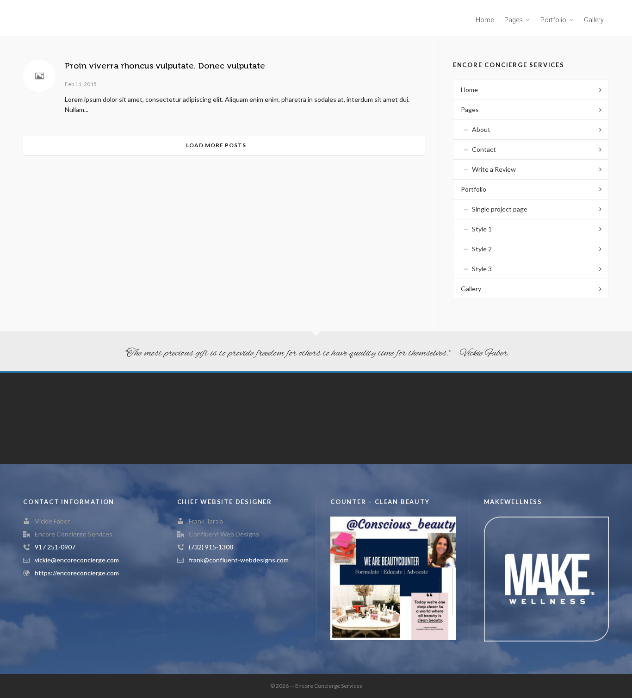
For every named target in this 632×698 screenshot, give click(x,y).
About (481, 129)
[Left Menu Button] (4, 612)
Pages (470, 109)
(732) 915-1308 (211, 547)
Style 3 (482, 269)
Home (469, 89)
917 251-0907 (55, 547)
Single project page (499, 209)
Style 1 (482, 229)
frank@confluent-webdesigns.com (239, 560)
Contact (484, 149)
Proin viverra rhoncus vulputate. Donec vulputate (165, 65)
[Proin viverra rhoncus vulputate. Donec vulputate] (39, 76)
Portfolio (473, 189)
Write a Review (494, 169)
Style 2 (482, 249)
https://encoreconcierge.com (77, 573)
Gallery (471, 289)
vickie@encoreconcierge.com (77, 560)
